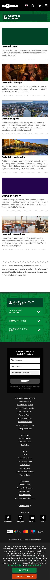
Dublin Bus (25, 445)
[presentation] (25, 43)
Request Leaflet (25, 491)
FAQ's (25, 454)
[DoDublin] (10, 2)
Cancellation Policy (25, 461)
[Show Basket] (39, 5)
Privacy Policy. (27, 388)
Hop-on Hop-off (25, 401)
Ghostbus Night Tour (25, 405)
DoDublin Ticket (25, 441)
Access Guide (25, 475)
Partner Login (24, 506)
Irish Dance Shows (25, 411)
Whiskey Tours (24, 415)
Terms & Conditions (25, 458)
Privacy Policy (25, 465)
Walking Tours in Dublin (25, 425)
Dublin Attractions (25, 418)
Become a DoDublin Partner (25, 498)
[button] (46, 5)
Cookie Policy (25, 468)
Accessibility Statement (25, 471)
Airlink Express (25, 438)
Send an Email (25, 484)
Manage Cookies (24, 576)
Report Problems (25, 495)
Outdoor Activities (25, 422)
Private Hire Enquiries (25, 488)
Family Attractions (25, 429)
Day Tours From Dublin (25, 408)
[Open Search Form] (33, 5)
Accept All (24, 570)
